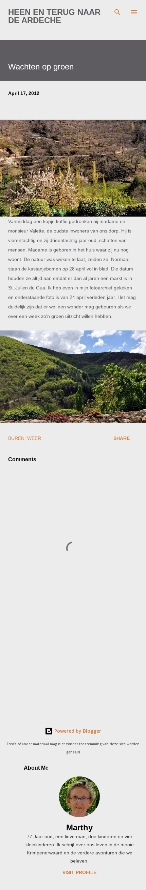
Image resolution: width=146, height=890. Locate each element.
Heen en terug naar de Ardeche (54, 16)
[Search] (117, 12)
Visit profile (79, 872)
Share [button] (121, 438)
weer (34, 438)
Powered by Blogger (77, 731)
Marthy (79, 827)
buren (16, 438)
